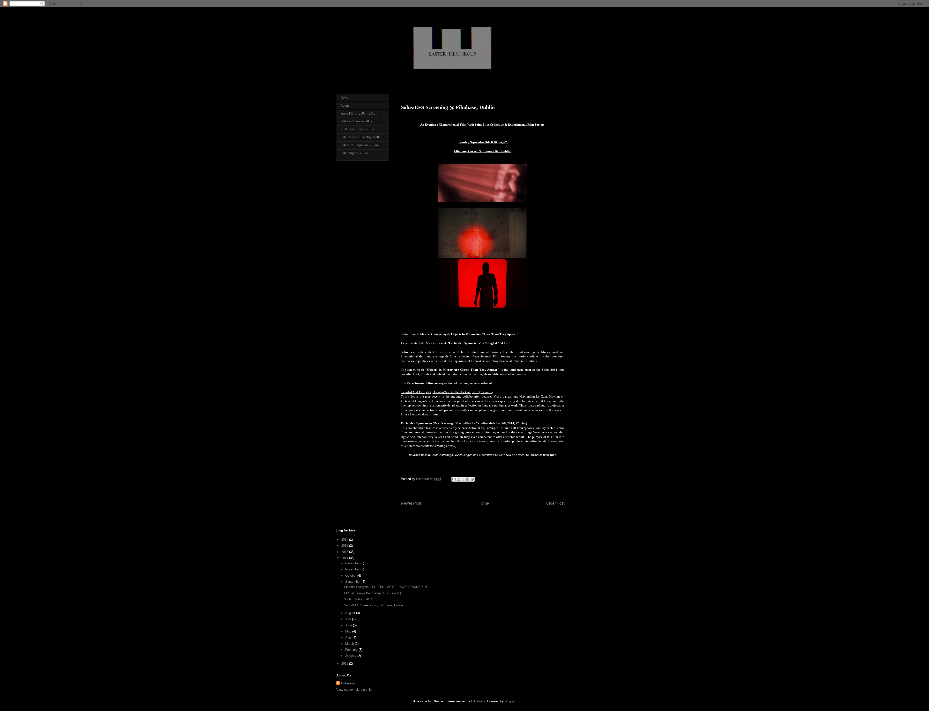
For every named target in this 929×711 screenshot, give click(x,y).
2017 (345, 539)
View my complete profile (354, 689)
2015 (345, 552)
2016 (345, 545)
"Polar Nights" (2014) (358, 599)
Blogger (510, 701)
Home (484, 503)
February (352, 650)
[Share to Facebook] (467, 479)
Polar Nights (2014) (354, 153)
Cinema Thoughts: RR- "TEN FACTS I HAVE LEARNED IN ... (387, 587)
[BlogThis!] (458, 479)
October (351, 575)
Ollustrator (478, 701)
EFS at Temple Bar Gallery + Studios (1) (372, 593)
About (344, 105)
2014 (345, 558)
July (348, 619)
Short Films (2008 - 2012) (358, 113)
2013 (345, 663)
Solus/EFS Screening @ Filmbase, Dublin (373, 605)
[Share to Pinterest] (472, 479)
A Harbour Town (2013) (357, 129)
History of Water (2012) (357, 121)
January (351, 656)
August (350, 613)
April (348, 637)
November (352, 569)
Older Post (555, 503)
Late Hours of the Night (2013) (361, 137)
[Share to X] (463, 479)
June (349, 625)
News (344, 97)
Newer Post (411, 503)
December (352, 563)
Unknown (348, 683)
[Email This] (453, 479)
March (350, 644)
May (348, 631)
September (353, 581)
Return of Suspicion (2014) (359, 145)
